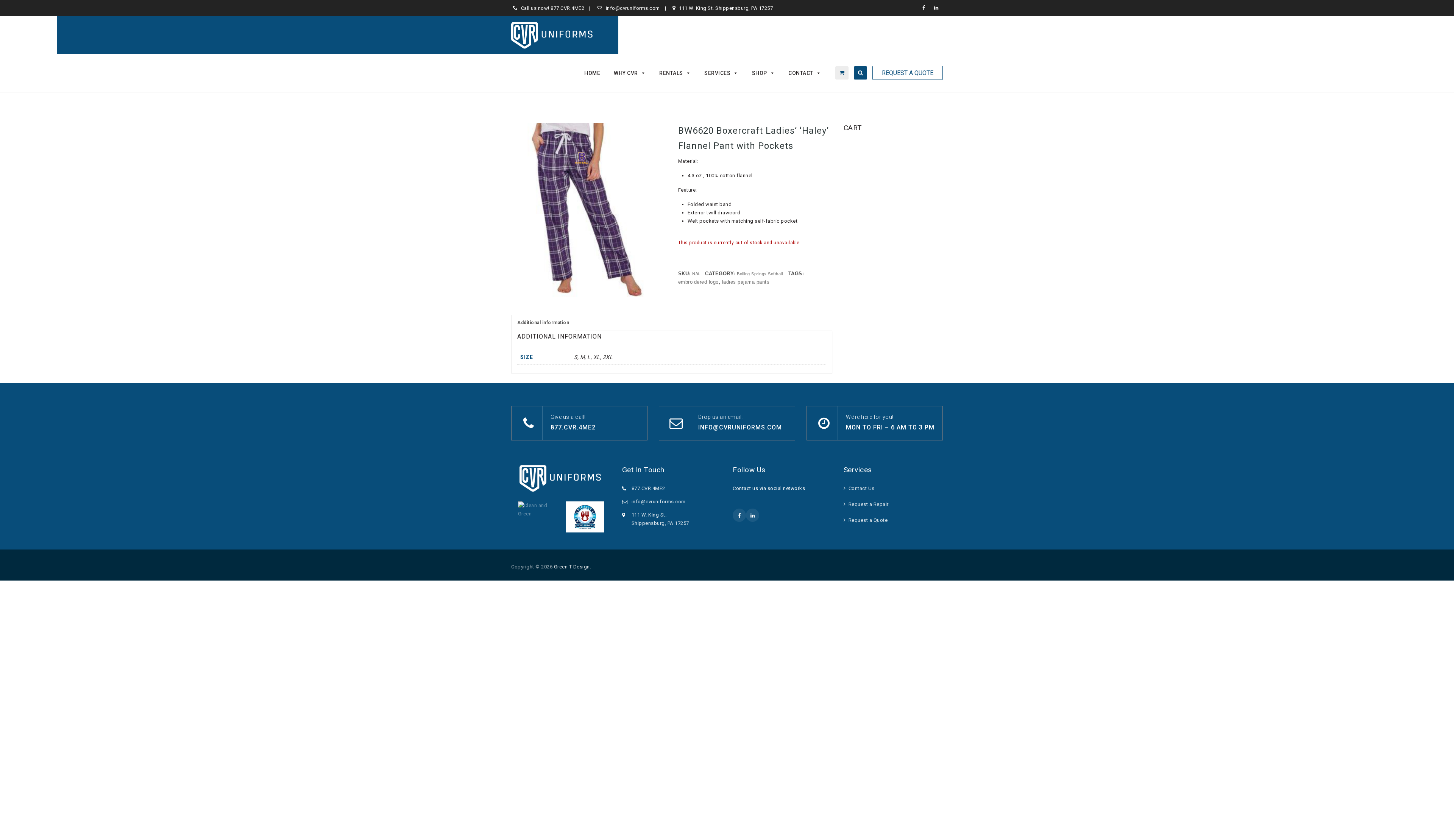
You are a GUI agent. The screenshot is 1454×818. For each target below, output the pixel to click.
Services (717, 73)
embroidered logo (698, 282)
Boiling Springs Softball (760, 274)
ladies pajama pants (746, 282)
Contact (800, 73)
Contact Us (862, 488)
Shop (759, 73)
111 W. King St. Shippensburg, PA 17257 (726, 8)
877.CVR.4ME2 (567, 8)
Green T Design (572, 567)
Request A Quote (907, 72)
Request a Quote (868, 520)
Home (592, 73)
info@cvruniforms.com (633, 8)
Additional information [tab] (543, 322)
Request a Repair (869, 504)
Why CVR (626, 73)
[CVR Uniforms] (552, 35)
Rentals (671, 73)
